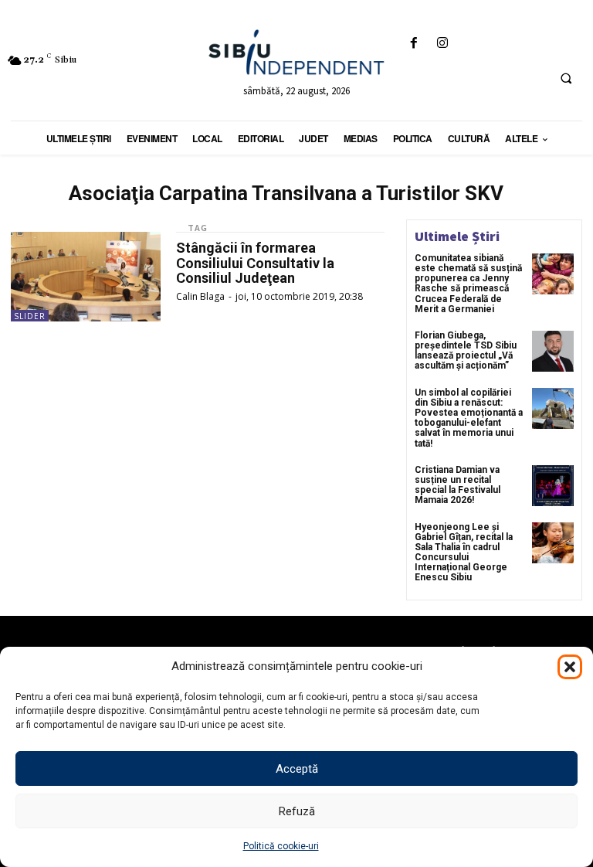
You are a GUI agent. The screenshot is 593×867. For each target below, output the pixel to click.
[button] (570, 667)
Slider (30, 316)
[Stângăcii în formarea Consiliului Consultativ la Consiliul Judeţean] (86, 276)
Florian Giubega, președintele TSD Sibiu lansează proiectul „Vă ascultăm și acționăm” (466, 351)
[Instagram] (442, 43)
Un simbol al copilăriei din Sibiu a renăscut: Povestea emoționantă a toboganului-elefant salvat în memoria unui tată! (469, 418)
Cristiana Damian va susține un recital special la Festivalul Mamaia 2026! (457, 485)
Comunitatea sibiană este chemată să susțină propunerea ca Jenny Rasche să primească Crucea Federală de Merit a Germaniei (468, 283)
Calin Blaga (200, 296)
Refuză (297, 811)
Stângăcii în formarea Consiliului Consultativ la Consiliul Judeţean (255, 263)
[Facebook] (413, 43)
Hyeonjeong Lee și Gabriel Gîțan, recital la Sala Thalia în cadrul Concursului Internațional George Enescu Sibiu (464, 552)
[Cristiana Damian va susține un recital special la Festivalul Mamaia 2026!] (553, 486)
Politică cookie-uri (281, 846)
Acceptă (297, 769)
